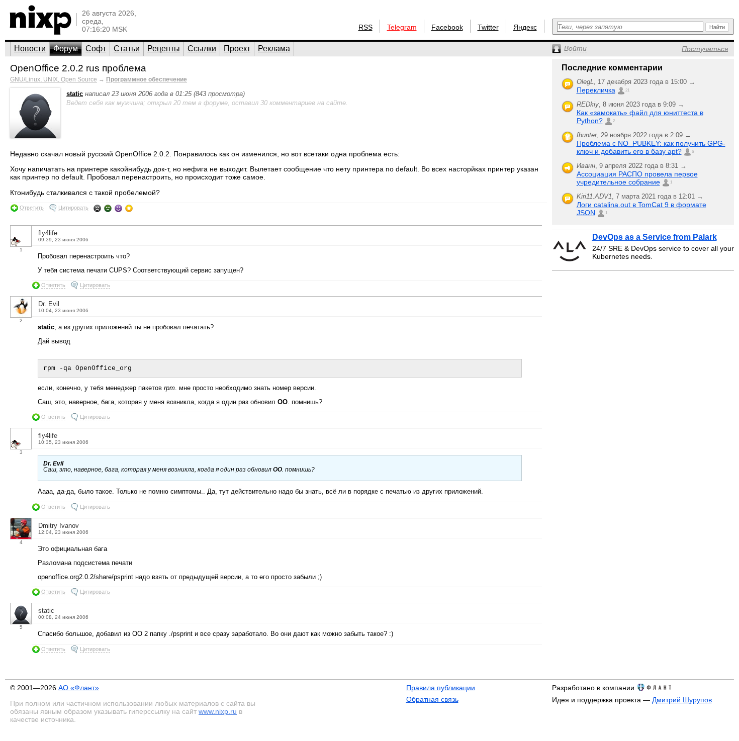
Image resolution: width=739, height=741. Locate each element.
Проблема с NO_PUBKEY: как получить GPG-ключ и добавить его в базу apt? (651, 147)
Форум (65, 48)
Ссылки (202, 48)
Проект (237, 48)
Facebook (447, 27)
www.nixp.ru (218, 711)
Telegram (402, 27)
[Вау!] (129, 208)
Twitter (488, 27)
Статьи (127, 48)
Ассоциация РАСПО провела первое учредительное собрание (637, 178)
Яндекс (525, 27)
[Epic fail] (97, 208)
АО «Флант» (78, 688)
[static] (35, 136)
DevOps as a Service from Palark (654, 237)
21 (627, 90)
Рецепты (163, 48)
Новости (30, 48)
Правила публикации (440, 688)
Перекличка (596, 90)
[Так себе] (108, 208)
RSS (365, 27)
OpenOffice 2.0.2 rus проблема (78, 68)
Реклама (274, 48)
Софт (95, 48)
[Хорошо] (118, 208)
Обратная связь (432, 699)
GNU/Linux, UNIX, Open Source (53, 79)
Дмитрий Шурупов (682, 700)
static (74, 94)
